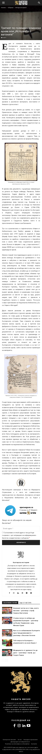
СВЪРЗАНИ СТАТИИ (10, 603)
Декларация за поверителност (20, 742)
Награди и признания (30, 739)
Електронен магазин (9, 739)
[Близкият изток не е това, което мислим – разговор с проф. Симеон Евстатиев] (7, 610)
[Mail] (23, 593)
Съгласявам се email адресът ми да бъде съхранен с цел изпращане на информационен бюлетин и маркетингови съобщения (19, 535)
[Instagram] (14, 593)
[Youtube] (31, 593)
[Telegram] (27, 593)
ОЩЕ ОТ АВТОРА (25, 603)
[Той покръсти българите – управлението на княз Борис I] (7, 642)
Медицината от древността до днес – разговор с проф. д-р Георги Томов (25, 652)
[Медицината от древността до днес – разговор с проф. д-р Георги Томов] (7, 652)
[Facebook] (10, 593)
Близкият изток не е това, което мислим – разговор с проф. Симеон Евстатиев (26, 610)
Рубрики (10, 7)
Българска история (21, 562)
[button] (39, 2)
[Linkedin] (18, 593)
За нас (20, 739)
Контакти (34, 744)
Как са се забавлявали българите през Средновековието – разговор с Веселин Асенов (26, 633)
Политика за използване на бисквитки (17, 744)
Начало (3, 7)
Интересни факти (21, 7)
